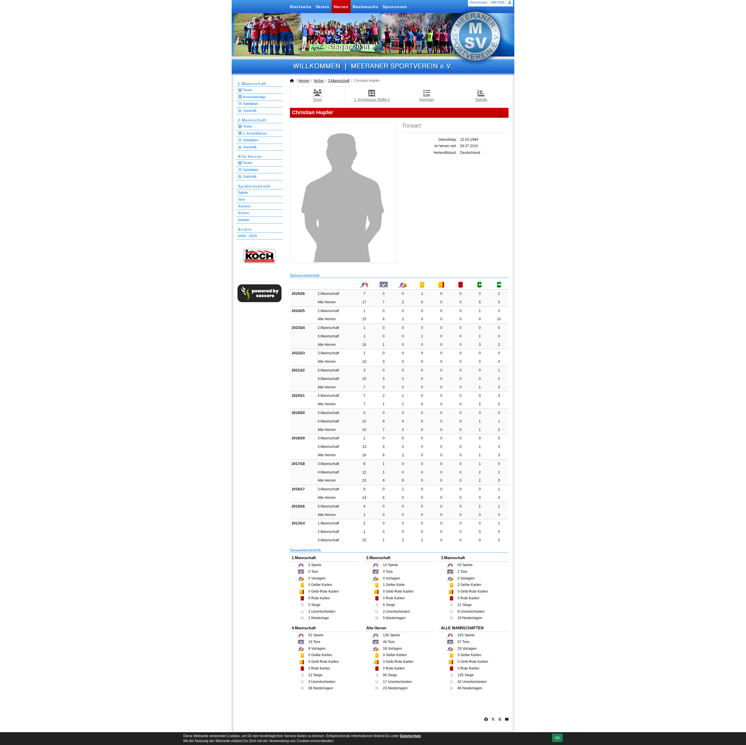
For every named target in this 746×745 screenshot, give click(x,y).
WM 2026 (497, 2)
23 (364, 480)
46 (385, 642)
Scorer (243, 213)
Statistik (249, 111)
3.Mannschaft (338, 81)
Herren (341, 6)
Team (247, 90)
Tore (241, 200)
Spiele (243, 193)
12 (364, 472)
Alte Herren (250, 156)
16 (364, 345)
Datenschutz (410, 736)
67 (460, 642)
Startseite (301, 6)
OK (557, 738)
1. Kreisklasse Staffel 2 (372, 100)
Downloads (478, 2)
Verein (323, 6)
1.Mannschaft (252, 84)
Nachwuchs (366, 6)
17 (364, 302)
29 (460, 649)
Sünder (244, 220)
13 (364, 447)
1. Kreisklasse (254, 133)
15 (364, 319)
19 (310, 642)
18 (385, 649)
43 (460, 565)
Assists (244, 206)
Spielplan (250, 104)
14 (364, 498)
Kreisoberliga (253, 97)
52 (310, 635)
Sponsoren (395, 6)
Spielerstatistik (254, 186)
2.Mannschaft (252, 120)
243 (461, 635)
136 (386, 635)
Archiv (245, 229)
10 (499, 319)
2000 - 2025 (247, 236)
